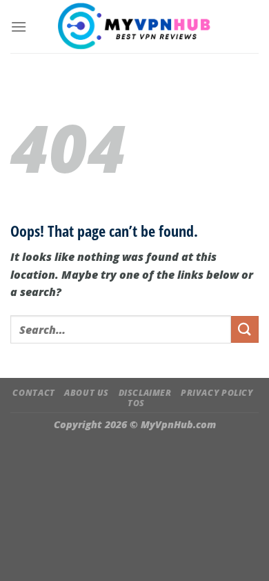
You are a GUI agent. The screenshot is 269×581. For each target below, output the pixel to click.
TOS (136, 403)
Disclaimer (145, 393)
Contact (33, 393)
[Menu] (18, 26)
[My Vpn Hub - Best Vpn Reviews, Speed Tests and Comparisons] (135, 26)
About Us (86, 393)
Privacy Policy (217, 393)
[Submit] (245, 329)
